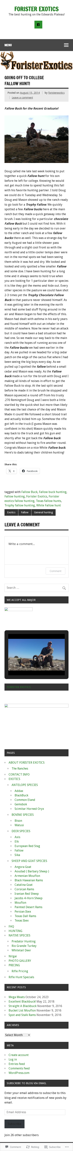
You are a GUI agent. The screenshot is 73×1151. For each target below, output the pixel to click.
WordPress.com (19, 1073)
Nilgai (13, 956)
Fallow (24, 512)
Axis (17, 837)
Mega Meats (17, 997)
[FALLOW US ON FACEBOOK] (38, 24)
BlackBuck (21, 795)
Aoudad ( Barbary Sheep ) (32, 871)
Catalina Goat (24, 885)
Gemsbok (21, 804)
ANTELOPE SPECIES (25, 785)
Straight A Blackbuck (22, 1006)
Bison (18, 820)
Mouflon (20, 902)
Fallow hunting (14, 496)
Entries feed (17, 1064)
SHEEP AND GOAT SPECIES (29, 861)
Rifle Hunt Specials (21, 977)
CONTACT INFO (19, 774)
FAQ (11, 926)
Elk (17, 841)
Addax (19, 791)
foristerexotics (56, 92)
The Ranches (20, 768)
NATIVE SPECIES (19, 935)
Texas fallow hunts (48, 501)
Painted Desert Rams (28, 907)
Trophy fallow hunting (19, 505)
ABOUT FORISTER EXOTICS (27, 762)
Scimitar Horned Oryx (29, 809)
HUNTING (15, 931)
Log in (13, 1059)
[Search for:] (36, 587)
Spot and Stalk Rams (22, 1015)
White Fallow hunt (48, 505)
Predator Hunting (24, 941)
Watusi (19, 825)
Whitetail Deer (21, 950)
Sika (17, 855)
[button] (28, 665)
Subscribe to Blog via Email (26, 1083)
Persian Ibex (23, 911)
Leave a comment (22, 97)
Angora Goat (23, 867)
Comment (55, 571)
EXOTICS (14, 779)
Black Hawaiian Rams (29, 880)
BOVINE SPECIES (23, 815)
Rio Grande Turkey (24, 946)
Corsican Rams (24, 889)
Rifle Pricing (20, 971)
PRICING (14, 965)
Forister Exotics (36, 496)
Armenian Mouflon (27, 876)
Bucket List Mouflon (22, 1010)
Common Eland (25, 800)
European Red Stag (27, 846)
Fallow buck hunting (52, 492)
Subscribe (14, 1124)
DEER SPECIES (21, 831)
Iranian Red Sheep (27, 893)
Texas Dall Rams (25, 916)
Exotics (11, 512)
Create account (19, 1055)
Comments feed (19, 1068)
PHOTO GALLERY (20, 961)
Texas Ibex (22, 920)
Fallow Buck (29, 492)
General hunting (43, 512)
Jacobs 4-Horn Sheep (28, 898)
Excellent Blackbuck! (22, 1001)
